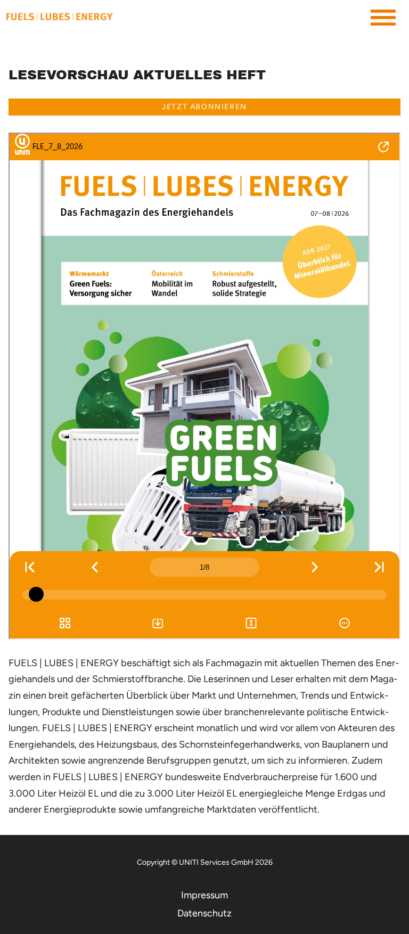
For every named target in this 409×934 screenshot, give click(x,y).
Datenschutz (204, 913)
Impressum (204, 895)
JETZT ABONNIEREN (204, 106)
